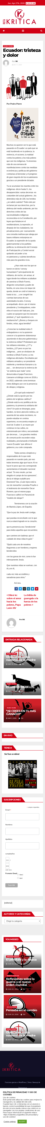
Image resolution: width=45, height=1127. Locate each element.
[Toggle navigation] (23, 31)
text (21, 878)
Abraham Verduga (13, 956)
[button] (41, 31)
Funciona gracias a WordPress (16, 1082)
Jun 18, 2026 (13, 1014)
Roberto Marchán (13, 975)
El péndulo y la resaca (21, 959)
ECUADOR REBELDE (20, 687)
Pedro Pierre (8, 46)
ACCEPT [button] (22, 1121)
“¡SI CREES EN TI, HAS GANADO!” (21, 712)
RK (16, 61)
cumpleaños (10, 854)
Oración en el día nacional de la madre (21, 658)
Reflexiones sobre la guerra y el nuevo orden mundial (20, 982)
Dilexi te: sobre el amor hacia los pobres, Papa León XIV (14, 601)
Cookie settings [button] (10, 1122)
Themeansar (22, 1088)
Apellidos (8, 839)
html (21, 875)
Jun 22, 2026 (13, 964)
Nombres (8, 825)
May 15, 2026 (13, 1040)
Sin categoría (11, 1007)
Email (8, 810)
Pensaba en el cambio (21, 1010)
